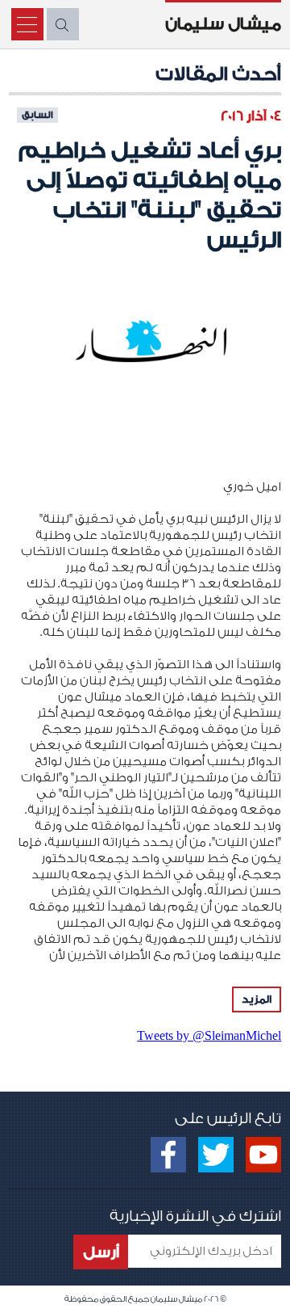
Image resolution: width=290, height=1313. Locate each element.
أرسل (101, 1252)
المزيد (256, 999)
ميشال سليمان (223, 24)
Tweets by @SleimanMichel (209, 1035)
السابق (37, 114)
